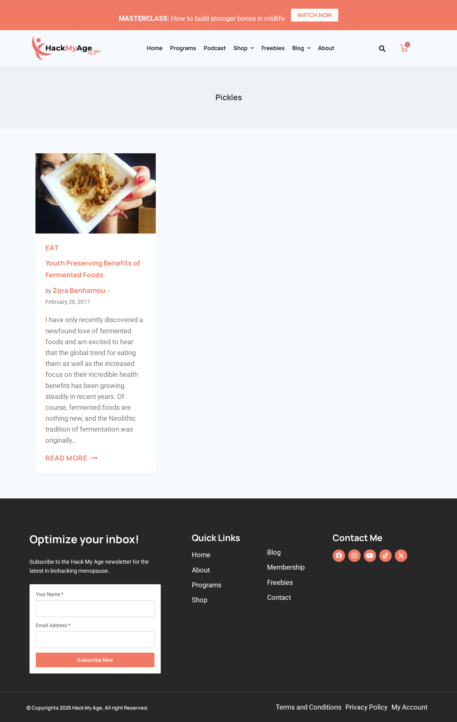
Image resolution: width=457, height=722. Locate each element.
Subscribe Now (95, 659)
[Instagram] (354, 555)
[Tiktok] (385, 555)
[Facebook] (339, 555)
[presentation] (95, 193)
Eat (51, 247)
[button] (382, 49)
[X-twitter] (401, 555)
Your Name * (49, 594)
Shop (240, 48)
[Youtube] (370, 555)
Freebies (273, 48)
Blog (298, 48)
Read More (71, 458)
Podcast (215, 48)
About (326, 48)
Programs (183, 48)
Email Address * (53, 625)
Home (155, 48)
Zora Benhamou (79, 290)
